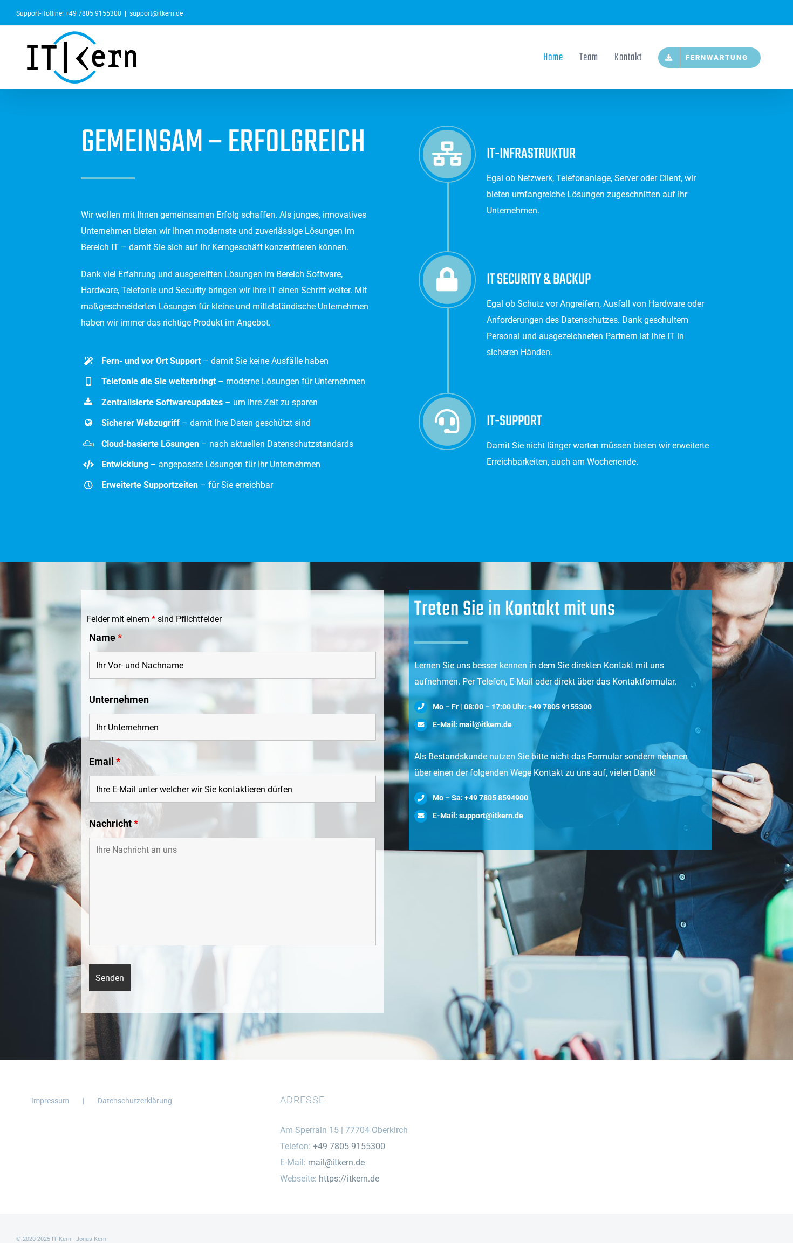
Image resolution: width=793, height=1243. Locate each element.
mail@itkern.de (336, 1162)
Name (105, 637)
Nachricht (113, 823)
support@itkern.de (156, 13)
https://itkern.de (349, 1178)
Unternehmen (119, 699)
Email (104, 761)
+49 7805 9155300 (93, 13)
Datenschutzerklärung (135, 1100)
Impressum (50, 1100)
